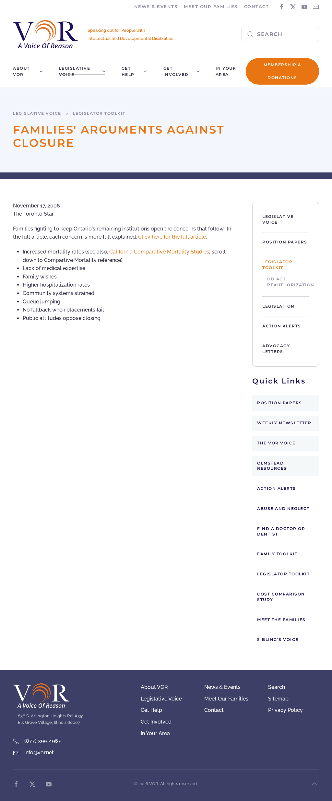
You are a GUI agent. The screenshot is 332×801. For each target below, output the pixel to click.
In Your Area (226, 71)
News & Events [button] (156, 6)
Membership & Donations (282, 71)
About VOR (154, 687)
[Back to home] (45, 34)
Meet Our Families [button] (211, 6)
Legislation (278, 306)
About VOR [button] (21, 71)
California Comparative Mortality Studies (159, 252)
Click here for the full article (172, 237)
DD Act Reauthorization (288, 282)
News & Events (222, 687)
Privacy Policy (285, 710)
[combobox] (280, 34)
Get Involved (156, 722)
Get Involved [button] (176, 71)
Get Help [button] (128, 71)
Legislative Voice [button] (74, 71)
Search (276, 687)
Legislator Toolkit (277, 264)
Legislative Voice (278, 219)
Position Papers (284, 242)
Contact (256, 6)
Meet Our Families (226, 699)
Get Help (151, 710)
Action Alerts (281, 326)
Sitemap (278, 699)
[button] (314, 784)
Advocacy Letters (276, 348)
